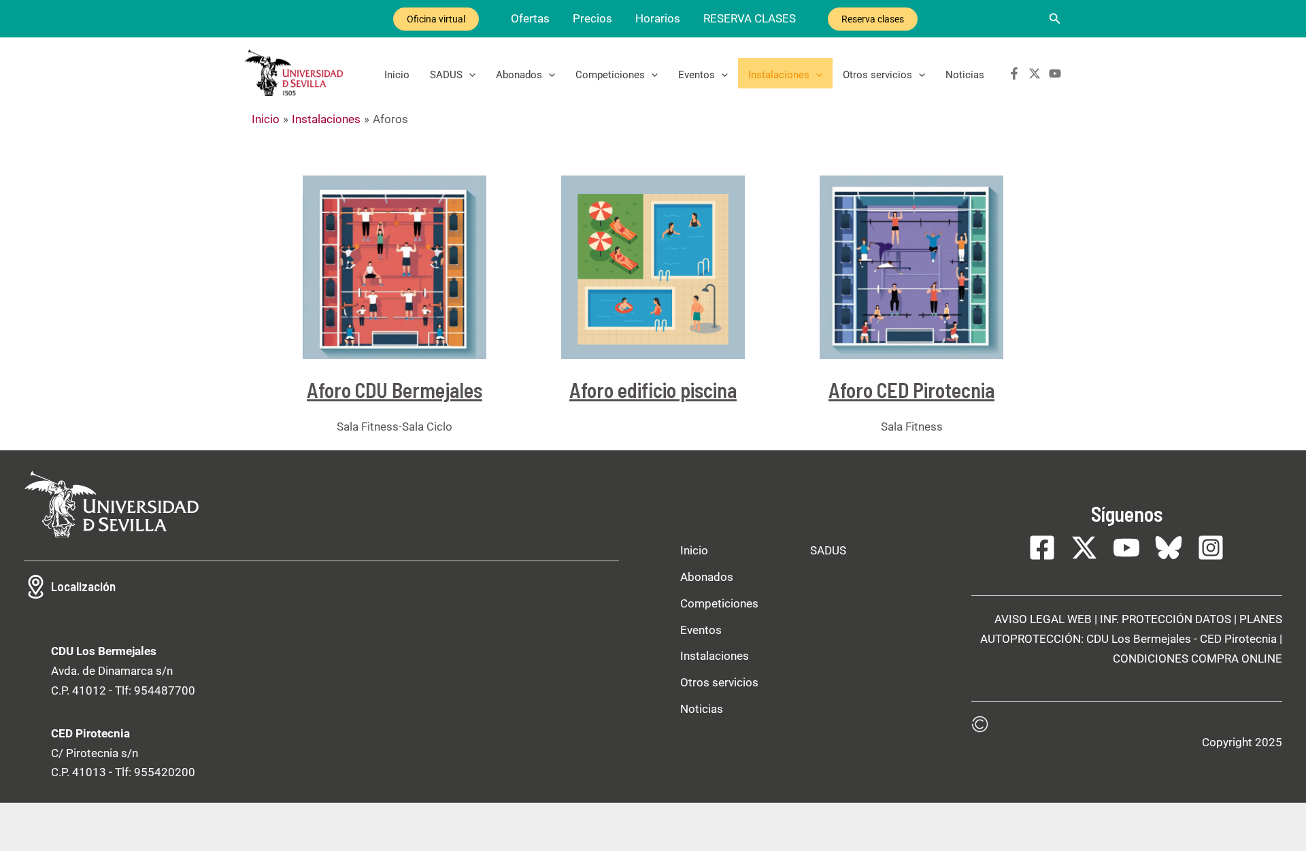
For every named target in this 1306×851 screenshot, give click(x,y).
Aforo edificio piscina (653, 390)
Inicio (396, 75)
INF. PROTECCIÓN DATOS (1165, 619)
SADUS (446, 75)
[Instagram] (1210, 547)
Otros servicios (877, 75)
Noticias (964, 75)
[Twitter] (1034, 73)
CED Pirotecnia (1238, 639)
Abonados (519, 75)
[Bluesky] (1168, 547)
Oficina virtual (436, 19)
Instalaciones (778, 75)
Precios (592, 18)
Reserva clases (872, 19)
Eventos (696, 75)
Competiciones (610, 75)
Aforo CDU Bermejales (394, 390)
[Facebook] (1014, 73)
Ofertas (530, 18)
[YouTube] (1055, 73)
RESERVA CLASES (749, 18)
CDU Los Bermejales (1138, 639)
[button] (1055, 18)
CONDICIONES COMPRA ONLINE (1197, 658)
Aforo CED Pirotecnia (911, 390)
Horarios (657, 18)
